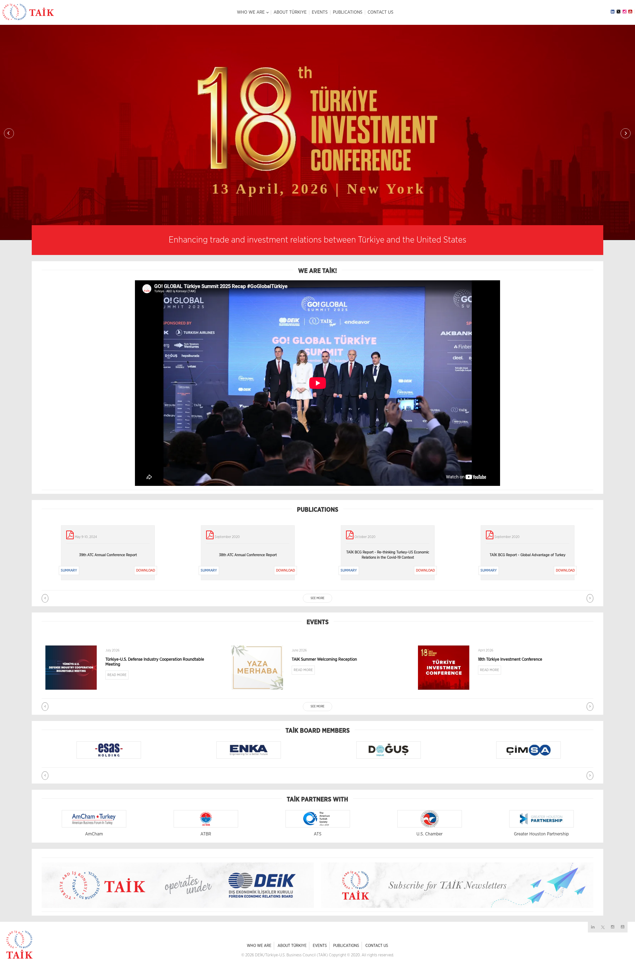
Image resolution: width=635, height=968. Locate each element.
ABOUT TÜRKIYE (290, 12)
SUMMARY (69, 570)
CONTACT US (380, 12)
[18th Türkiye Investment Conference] (443, 667)
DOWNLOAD (145, 570)
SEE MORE (317, 598)
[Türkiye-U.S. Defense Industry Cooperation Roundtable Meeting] (71, 667)
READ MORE (117, 675)
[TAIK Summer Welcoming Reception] (257, 667)
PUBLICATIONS (347, 12)
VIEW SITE (121, 751)
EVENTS (320, 12)
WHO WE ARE (251, 12)
